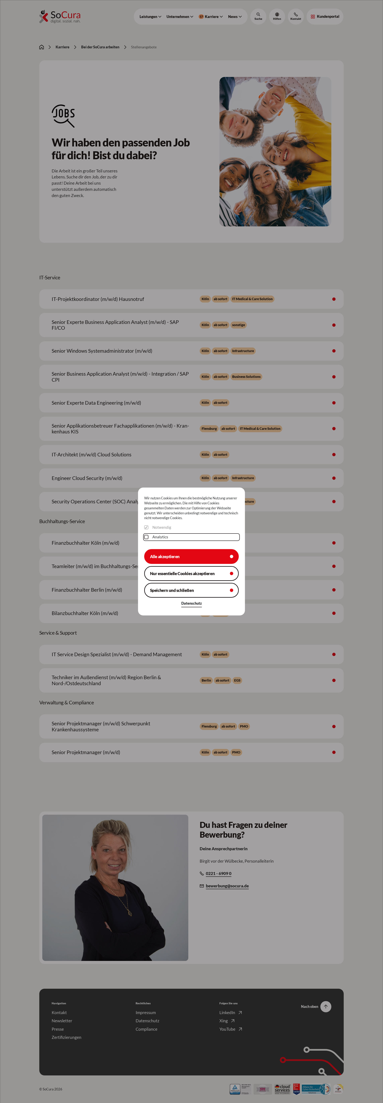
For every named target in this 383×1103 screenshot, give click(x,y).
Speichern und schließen (172, 590)
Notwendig (161, 527)
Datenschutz (191, 603)
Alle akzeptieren (165, 556)
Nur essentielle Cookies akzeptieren (182, 573)
